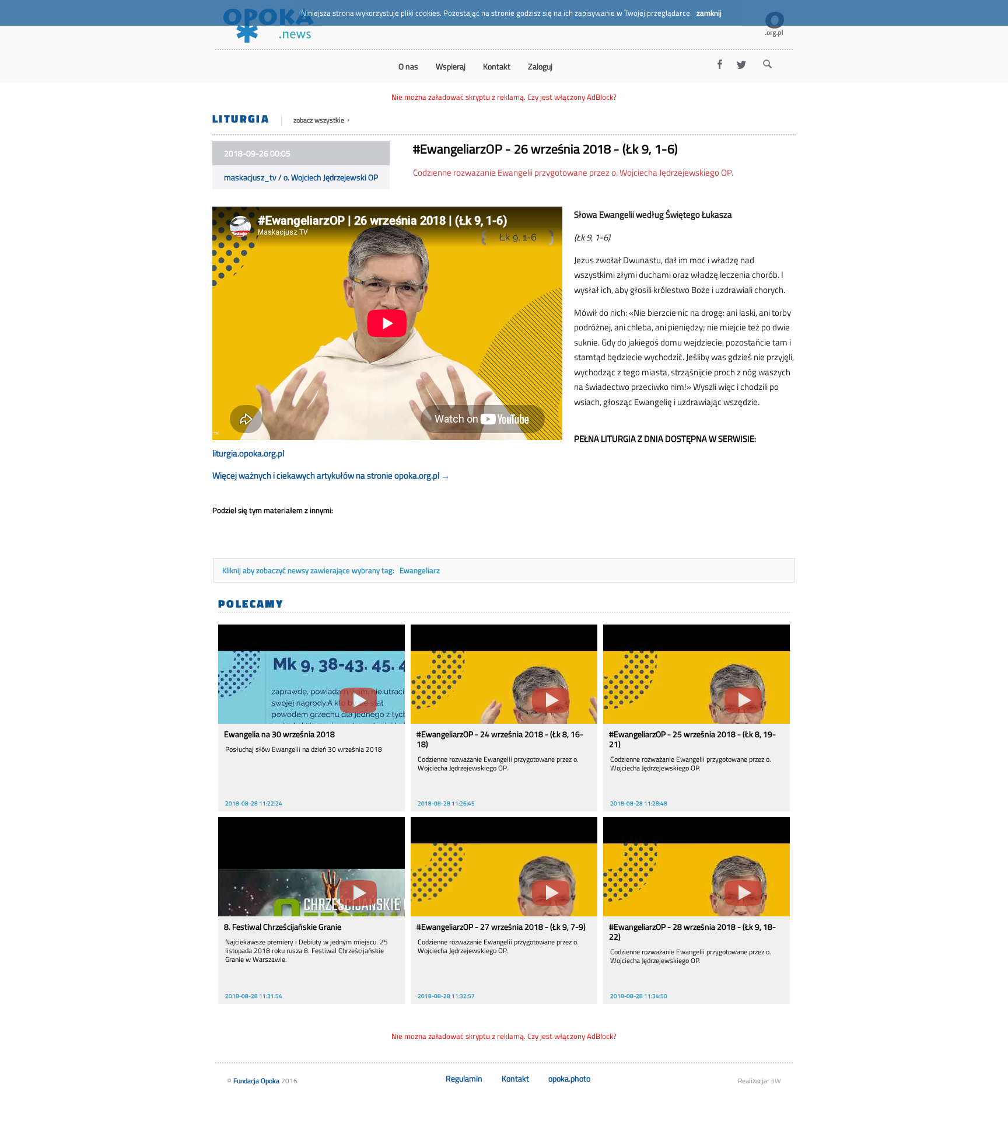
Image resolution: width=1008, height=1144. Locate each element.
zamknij (709, 13)
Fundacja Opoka (256, 1080)
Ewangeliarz (420, 570)
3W (776, 1080)
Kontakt (515, 1078)
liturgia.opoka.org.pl (248, 453)
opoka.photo (569, 1078)
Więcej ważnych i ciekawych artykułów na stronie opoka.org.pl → (331, 475)
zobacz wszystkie (319, 119)
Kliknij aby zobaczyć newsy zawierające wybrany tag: (309, 570)
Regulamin (464, 1078)
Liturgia (241, 118)
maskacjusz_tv (250, 177)
